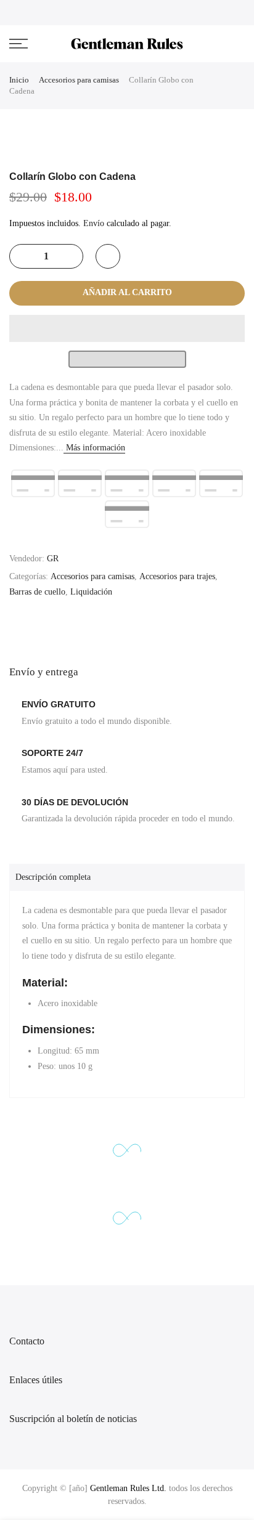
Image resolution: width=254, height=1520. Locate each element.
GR (53, 558)
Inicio (19, 79)
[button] (127, 328)
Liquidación (91, 591)
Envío (93, 223)
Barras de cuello (37, 591)
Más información (94, 447)
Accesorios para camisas (79, 79)
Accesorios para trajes (177, 576)
